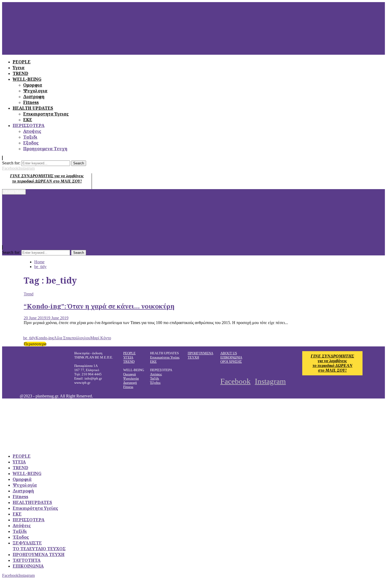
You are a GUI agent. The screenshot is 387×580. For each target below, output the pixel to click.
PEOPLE (129, 353)
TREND (129, 362)
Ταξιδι (30, 137)
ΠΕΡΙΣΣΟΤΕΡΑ (28, 125)
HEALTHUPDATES (32, 502)
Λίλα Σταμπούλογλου (72, 338)
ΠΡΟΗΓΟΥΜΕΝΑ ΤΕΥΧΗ (38, 554)
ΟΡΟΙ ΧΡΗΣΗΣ (231, 362)
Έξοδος (155, 383)
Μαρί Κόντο (100, 338)
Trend (28, 294)
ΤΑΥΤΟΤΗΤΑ (27, 560)
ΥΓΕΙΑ (128, 357)
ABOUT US (228, 353)
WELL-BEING (27, 473)
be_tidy (29, 338)
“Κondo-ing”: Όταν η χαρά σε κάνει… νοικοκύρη (99, 306)
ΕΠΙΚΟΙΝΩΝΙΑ (231, 357)
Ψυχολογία (131, 378)
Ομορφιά (129, 374)
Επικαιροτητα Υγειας (46, 114)
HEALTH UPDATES (33, 108)
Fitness (31, 102)
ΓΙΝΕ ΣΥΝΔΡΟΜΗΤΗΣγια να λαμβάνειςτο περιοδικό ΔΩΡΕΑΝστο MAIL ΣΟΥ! (332, 363)
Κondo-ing (45, 338)
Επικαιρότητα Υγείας (165, 357)
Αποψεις (32, 131)
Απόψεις (156, 374)
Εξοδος (31, 143)
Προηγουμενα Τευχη (45, 149)
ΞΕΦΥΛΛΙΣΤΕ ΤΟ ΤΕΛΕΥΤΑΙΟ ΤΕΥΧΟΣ (39, 546)
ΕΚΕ (27, 120)
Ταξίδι (154, 378)
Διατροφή (130, 383)
